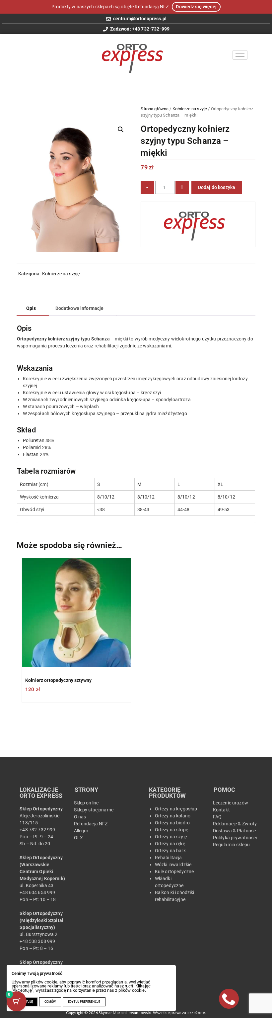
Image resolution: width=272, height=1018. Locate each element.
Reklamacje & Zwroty (235, 823)
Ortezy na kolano (172, 815)
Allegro (81, 830)
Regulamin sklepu (231, 844)
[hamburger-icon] (240, 55)
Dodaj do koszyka (216, 187)
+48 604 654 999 (37, 892)
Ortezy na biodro (172, 822)
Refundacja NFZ (91, 823)
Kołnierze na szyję (189, 108)
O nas (80, 816)
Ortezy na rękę (170, 843)
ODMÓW (50, 1001)
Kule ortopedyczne (174, 871)
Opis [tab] (31, 308)
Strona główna (155, 108)
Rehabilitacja (168, 857)
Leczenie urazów (230, 802)
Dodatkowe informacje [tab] (79, 308)
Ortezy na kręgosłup (176, 808)
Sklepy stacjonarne (94, 809)
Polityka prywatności (235, 837)
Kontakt (221, 809)
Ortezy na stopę (172, 829)
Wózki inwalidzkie (173, 864)
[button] (121, 130)
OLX (78, 837)
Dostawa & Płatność (234, 830)
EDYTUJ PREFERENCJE (84, 1001)
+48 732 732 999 (38, 829)
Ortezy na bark (170, 850)
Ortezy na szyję (171, 836)
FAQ (217, 816)
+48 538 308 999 (37, 941)
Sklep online (86, 802)
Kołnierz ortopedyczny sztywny (58, 680)
